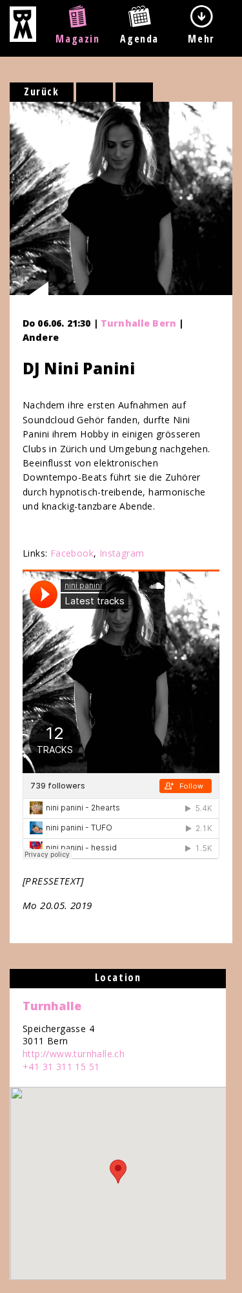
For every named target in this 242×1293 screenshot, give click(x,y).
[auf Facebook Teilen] (95, 92)
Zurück (41, 91)
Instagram (122, 553)
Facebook (72, 553)
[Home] (23, 38)
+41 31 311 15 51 (61, 1066)
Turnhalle (52, 1005)
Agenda (139, 39)
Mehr (201, 39)
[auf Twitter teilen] (134, 92)
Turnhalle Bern (138, 323)
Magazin (77, 39)
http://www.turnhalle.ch (74, 1054)
